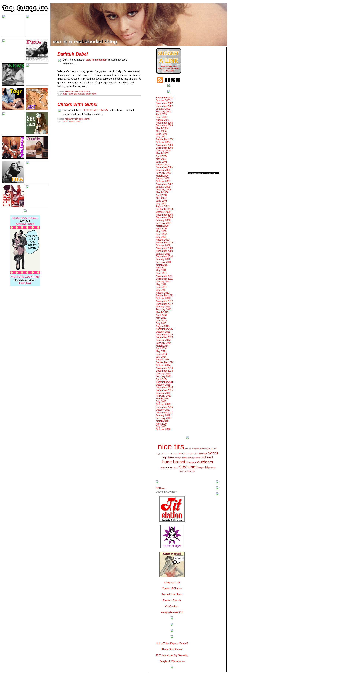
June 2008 (161, 200)
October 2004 (163, 142)
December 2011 (164, 278)
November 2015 (164, 387)
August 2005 (162, 164)
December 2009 (164, 251)
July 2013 (161, 323)
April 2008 (161, 195)
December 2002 (164, 106)
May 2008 (161, 198)
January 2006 (163, 170)
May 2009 (161, 231)
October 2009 (163, 245)
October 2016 (163, 404)
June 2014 (161, 354)
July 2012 (161, 290)
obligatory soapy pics (85, 94)
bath (65, 94)
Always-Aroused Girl (172, 612)
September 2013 (164, 329)
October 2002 (163, 100)
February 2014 (163, 342)
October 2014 (163, 365)
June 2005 (161, 161)
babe (71, 94)
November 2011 (164, 276)
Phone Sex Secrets (172, 649)
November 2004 (164, 145)
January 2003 (163, 108)
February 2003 (163, 111)
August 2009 (162, 239)
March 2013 (162, 312)
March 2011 (162, 264)
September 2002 (164, 97)
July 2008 (161, 203)
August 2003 (162, 120)
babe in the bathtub (96, 59)
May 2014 (161, 351)
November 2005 (164, 167)
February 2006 (163, 172)
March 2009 (162, 225)
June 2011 (161, 273)
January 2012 (163, 281)
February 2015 (163, 376)
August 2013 (162, 326)
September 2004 (164, 139)
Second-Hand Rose (172, 594)
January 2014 (163, 340)
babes (72, 122)
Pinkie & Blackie (172, 600)
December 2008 (164, 217)
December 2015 (164, 390)
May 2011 (161, 270)
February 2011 (163, 262)
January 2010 (163, 253)
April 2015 (161, 379)
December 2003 (164, 125)
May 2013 (161, 317)
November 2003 (164, 122)
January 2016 (163, 393)
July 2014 (161, 356)
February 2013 (163, 309)
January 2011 (163, 259)
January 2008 (163, 186)
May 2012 (161, 284)
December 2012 (164, 303)
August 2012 (162, 292)
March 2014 (162, 345)
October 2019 (163, 429)
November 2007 (164, 184)
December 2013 (164, 337)
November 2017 (164, 412)
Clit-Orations (172, 606)
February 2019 (163, 418)
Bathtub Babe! (72, 53)
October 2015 (163, 384)
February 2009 (163, 223)
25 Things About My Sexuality (172, 655)
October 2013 (163, 331)
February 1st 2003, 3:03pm (77, 119)
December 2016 (164, 407)
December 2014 (164, 370)
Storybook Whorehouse (172, 661)
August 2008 (162, 206)
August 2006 (162, 178)
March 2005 (162, 153)
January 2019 (163, 415)
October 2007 (163, 181)
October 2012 (163, 298)
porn (78, 122)
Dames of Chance (172, 588)
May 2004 (161, 131)
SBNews (160, 488)
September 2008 (164, 209)
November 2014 (164, 368)
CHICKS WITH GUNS (96, 110)
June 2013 (161, 320)
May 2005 (161, 159)
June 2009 (161, 234)
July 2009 (161, 237)
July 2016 (161, 401)
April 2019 (161, 423)
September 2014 (164, 362)
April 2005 (161, 156)
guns (65, 122)
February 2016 (163, 395)
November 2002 (164, 103)
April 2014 (161, 348)
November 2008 (164, 214)
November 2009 (164, 248)
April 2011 (161, 267)
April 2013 (161, 315)
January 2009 (163, 220)
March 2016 (162, 398)
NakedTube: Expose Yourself (172, 643)
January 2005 (163, 150)
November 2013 (164, 334)
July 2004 (161, 136)
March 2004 (162, 128)
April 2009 (161, 228)
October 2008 (163, 212)
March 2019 (162, 421)
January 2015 (163, 373)
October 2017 (163, 409)
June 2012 (161, 287)
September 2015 (164, 382)
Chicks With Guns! (77, 104)
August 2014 (162, 359)
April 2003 (161, 114)
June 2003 (161, 117)
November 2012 (164, 301)
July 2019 (161, 426)
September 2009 (164, 242)
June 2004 (161, 133)
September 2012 (164, 295)
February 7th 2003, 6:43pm (77, 92)
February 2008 (163, 189)
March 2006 (162, 175)
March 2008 (162, 192)
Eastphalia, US (172, 582)
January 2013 (163, 306)
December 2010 (164, 256)
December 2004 (164, 147)
